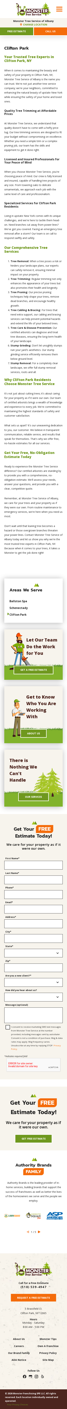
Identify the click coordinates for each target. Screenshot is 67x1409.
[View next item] (39, 1232)
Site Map (48, 1360)
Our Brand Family (19, 1353)
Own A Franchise (48, 1346)
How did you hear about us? (21, 990)
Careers (19, 1346)
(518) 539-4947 (33, 1287)
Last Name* (12, 873)
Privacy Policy (48, 1353)
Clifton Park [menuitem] (17, 615)
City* (8, 931)
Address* (10, 917)
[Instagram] (36, 1376)
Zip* (7, 961)
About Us (33, 733)
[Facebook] (24, 1376)
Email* (9, 902)
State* (9, 946)
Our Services (33, 796)
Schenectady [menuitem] (18, 608)
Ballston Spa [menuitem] (18, 601)
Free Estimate (16, 31)
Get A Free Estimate (33, 669)
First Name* (12, 858)
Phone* (9, 887)
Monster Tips (48, 1339)
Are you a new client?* (18, 975)
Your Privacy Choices (17, 1404)
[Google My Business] (30, 1376)
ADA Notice (19, 1360)
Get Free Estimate (34, 1138)
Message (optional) (16, 1005)
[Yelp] (42, 1376)
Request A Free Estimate (33, 1297)
